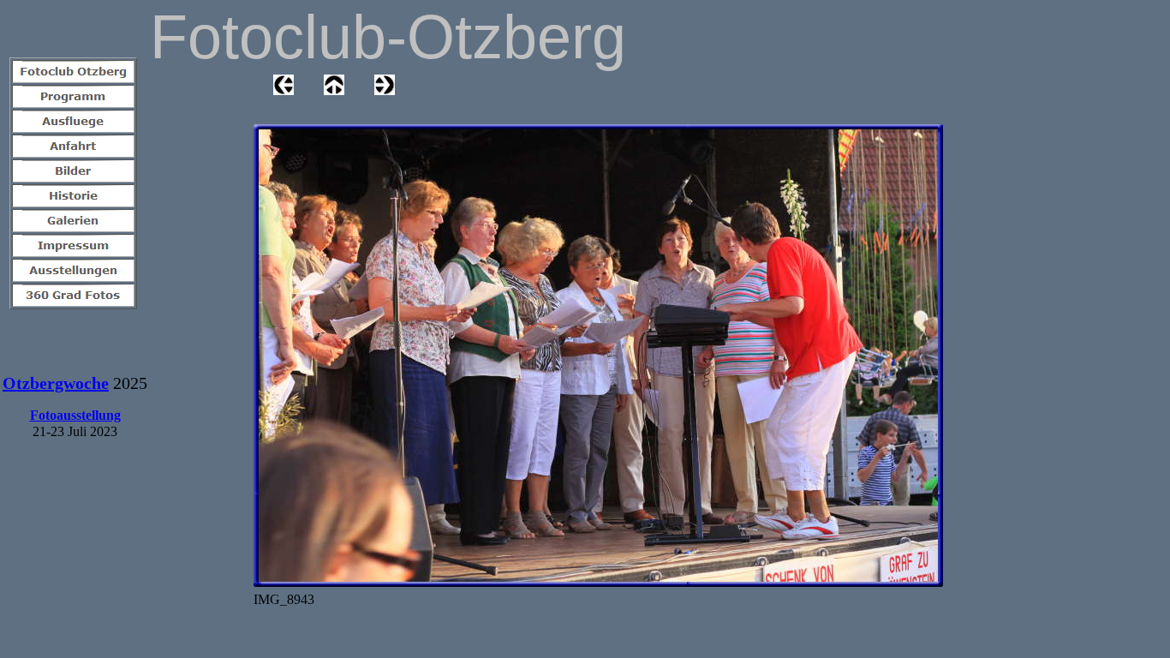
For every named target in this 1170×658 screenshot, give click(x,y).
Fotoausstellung (75, 415)
